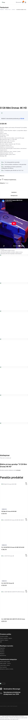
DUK (1, 642)
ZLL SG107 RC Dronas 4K (7, 583)
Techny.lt (5, 706)
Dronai (6, 183)
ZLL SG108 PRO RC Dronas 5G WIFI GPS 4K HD (12, 547)
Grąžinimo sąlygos (4, 640)
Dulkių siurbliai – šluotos (5, 663)
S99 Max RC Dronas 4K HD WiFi (9, 511)
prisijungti (18, 470)
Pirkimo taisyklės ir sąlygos (6, 638)
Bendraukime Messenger (12, 689)
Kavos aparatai (3, 667)
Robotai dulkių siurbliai (5, 661)
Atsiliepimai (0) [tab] (14, 195)
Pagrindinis (2, 648)
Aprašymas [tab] (14, 192)
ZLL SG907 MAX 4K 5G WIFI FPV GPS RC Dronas (13, 619)
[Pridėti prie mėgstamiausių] (26, 482)
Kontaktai (2, 650)
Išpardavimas (3, 655)
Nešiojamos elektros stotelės (6, 669)
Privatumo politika (4, 636)
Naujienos (2, 653)
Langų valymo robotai (5, 665)
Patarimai (2, 651)
